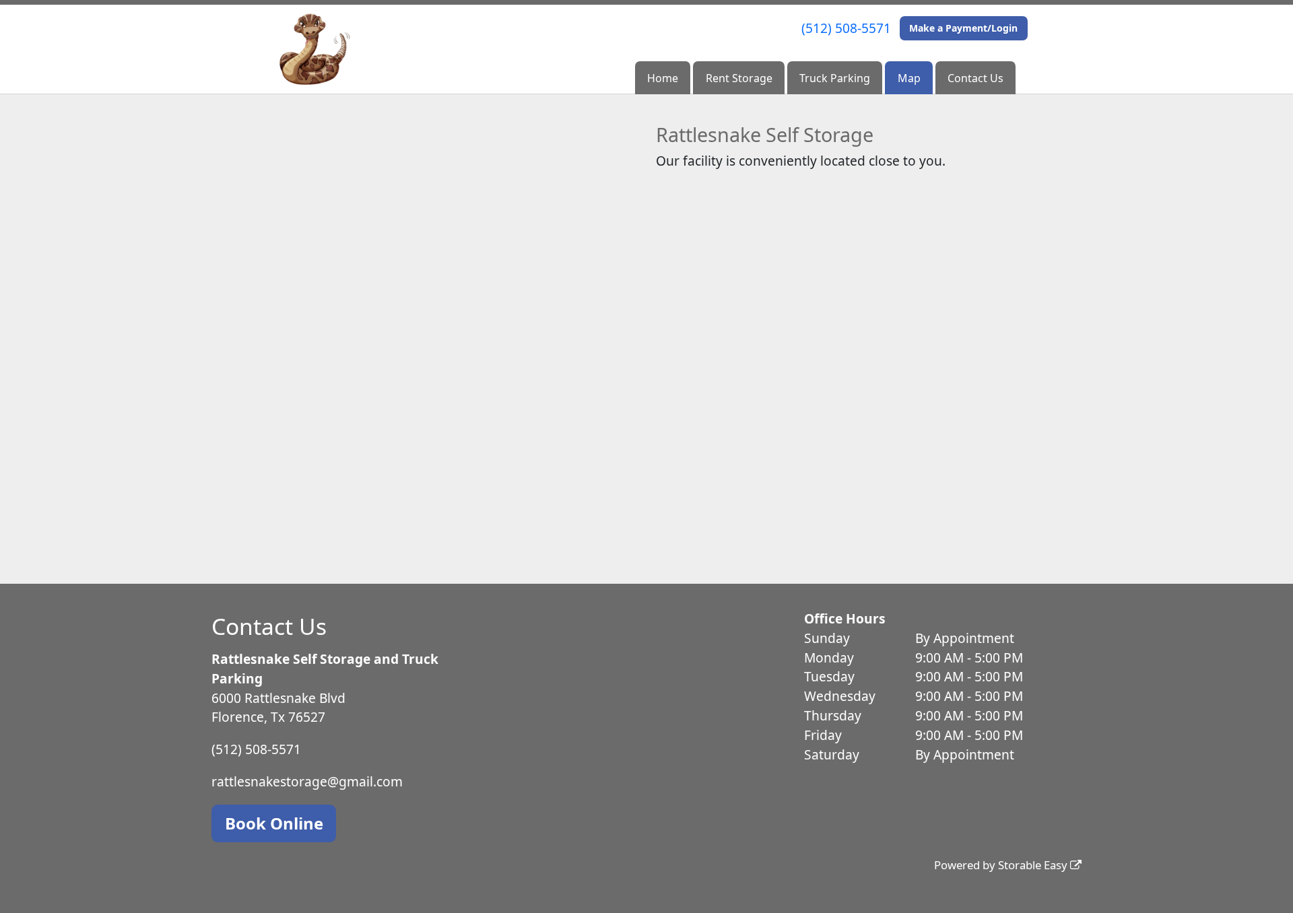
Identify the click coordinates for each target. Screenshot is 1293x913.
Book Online (274, 823)
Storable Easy (1034, 865)
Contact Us (975, 78)
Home (662, 78)
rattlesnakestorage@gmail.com (307, 781)
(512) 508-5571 (846, 28)
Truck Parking (834, 78)
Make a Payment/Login (963, 28)
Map (909, 78)
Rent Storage (739, 78)
